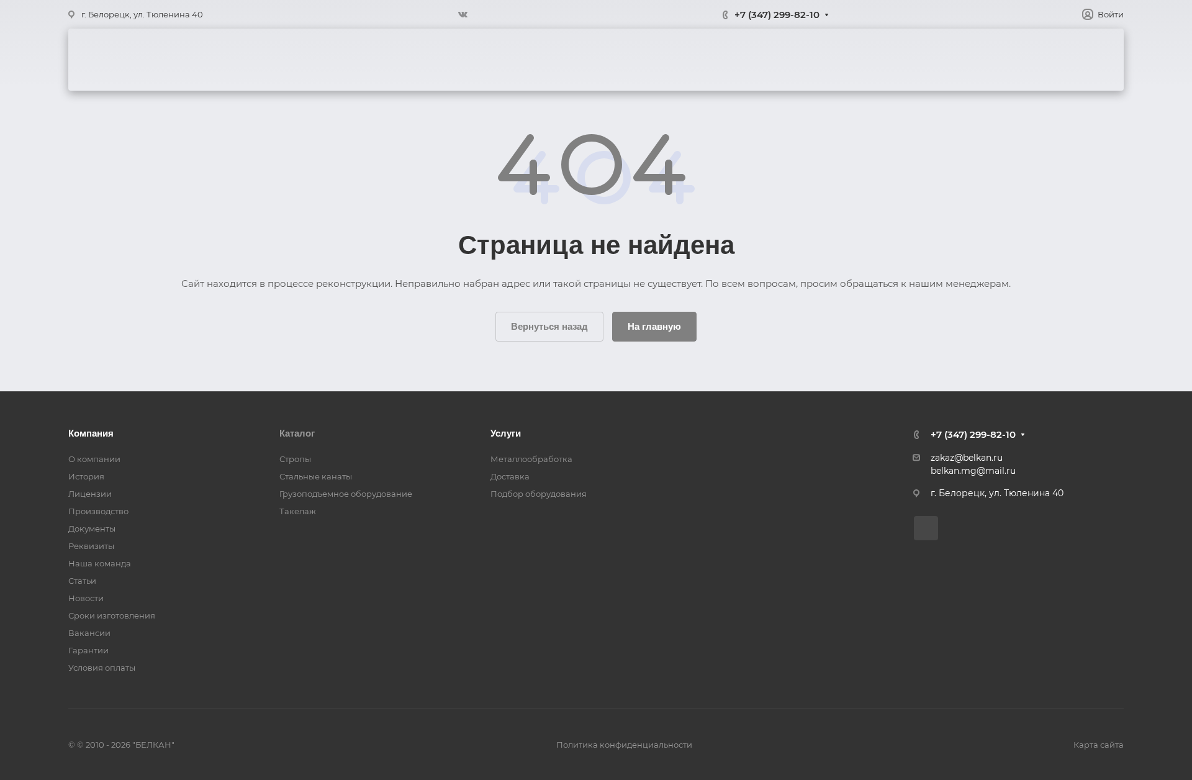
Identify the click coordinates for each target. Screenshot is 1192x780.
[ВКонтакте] (462, 14)
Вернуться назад (549, 326)
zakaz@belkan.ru (967, 457)
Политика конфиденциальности (624, 745)
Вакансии (89, 633)
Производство (98, 511)
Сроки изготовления (111, 615)
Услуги (547, 59)
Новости (86, 598)
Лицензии (90, 494)
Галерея (618, 59)
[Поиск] (1093, 60)
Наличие (855, 59)
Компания (91, 433)
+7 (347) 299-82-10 (777, 14)
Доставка (695, 59)
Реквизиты (91, 546)
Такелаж (297, 511)
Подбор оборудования (538, 494)
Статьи (82, 581)
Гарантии (88, 650)
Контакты (777, 59)
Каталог (478, 59)
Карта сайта (1098, 745)
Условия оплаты (101, 668)
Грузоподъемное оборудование (345, 494)
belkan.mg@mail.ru (973, 470)
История (86, 476)
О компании (396, 59)
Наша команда (99, 563)
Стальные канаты (315, 476)
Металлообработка (531, 459)
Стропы (295, 459)
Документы (91, 528)
